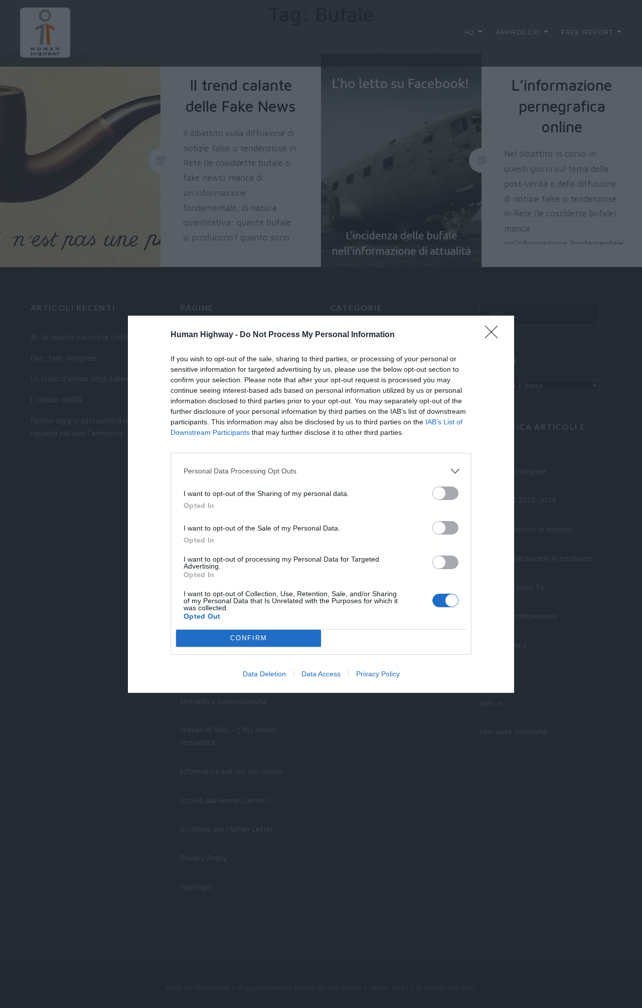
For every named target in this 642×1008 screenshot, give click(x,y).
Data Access (321, 674)
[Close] (494, 335)
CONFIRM (248, 638)
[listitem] (321, 471)
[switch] (445, 493)
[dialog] (321, 504)
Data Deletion (264, 674)
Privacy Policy (378, 674)
